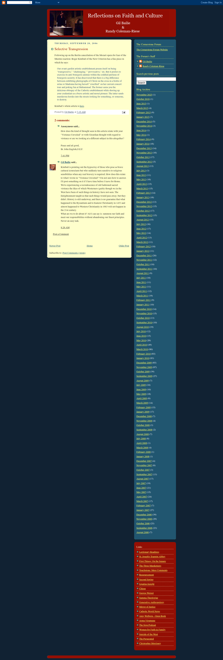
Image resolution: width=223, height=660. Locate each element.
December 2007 (144, 461)
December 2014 (144, 121)
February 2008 (143, 451)
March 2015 (142, 108)
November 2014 (144, 125)
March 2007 (142, 501)
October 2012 (143, 210)
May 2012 (141, 233)
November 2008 (144, 420)
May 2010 (141, 340)
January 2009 (142, 411)
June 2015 (141, 103)
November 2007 (144, 465)
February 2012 (143, 246)
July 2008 (141, 438)
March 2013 (142, 188)
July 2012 (141, 224)
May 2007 (141, 492)
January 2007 (142, 510)
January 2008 (142, 456)
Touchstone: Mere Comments (153, 570)
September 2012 (144, 215)
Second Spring (146, 579)
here (82, 106)
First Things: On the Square (152, 561)
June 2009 (141, 389)
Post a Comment (61, 234)
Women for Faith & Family (152, 629)
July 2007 (141, 483)
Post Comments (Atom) (74, 252)
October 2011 (143, 264)
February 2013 (143, 192)
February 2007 (143, 505)
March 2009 (142, 402)
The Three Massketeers (150, 565)
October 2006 (143, 523)
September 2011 (144, 268)
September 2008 (144, 429)
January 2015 (142, 116)
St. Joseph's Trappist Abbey (152, 556)
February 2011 (143, 300)
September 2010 (144, 322)
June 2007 (141, 487)
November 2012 (144, 206)
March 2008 (142, 447)
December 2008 (144, 416)
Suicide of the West (148, 634)
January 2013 (142, 197)
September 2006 (144, 527)
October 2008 (143, 425)
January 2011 (142, 304)
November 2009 (144, 367)
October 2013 (143, 157)
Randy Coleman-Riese (153, 66)
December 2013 (144, 148)
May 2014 (141, 134)
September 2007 (144, 474)
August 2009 (142, 380)
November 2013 (144, 152)
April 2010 (141, 344)
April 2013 (141, 183)
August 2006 (142, 532)
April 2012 (141, 237)
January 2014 (142, 143)
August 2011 (142, 273)
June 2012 (141, 228)
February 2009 (143, 407)
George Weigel (146, 593)
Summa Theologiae (148, 597)
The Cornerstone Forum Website (152, 49)
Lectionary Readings (149, 552)
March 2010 (142, 349)
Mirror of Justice (147, 606)
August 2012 (142, 219)
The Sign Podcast (147, 625)
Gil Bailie (66, 162)
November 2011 (144, 259)
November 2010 (144, 313)
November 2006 (144, 518)
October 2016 (143, 99)
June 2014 (141, 130)
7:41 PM (65, 155)
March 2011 (142, 295)
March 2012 (142, 242)
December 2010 (144, 309)
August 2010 (142, 327)
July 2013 (141, 170)
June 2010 (141, 335)
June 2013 (141, 175)
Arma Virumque (147, 620)
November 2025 (144, 94)
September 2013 (144, 161)
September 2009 (144, 376)
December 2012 (144, 201)
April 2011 (141, 291)
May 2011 (141, 286)
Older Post (124, 245)
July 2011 (141, 277)
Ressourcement (146, 574)
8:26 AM (65, 227)
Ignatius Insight (146, 584)
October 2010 (143, 317)
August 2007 (142, 478)
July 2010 (141, 331)
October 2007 (143, 469)
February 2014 (143, 139)
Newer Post (54, 245)
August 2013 (142, 166)
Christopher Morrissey (150, 643)
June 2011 (141, 282)
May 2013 (141, 179)
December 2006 (144, 514)
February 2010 (143, 353)
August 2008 (142, 434)
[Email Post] (123, 111)
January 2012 (142, 250)
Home (90, 245)
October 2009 (143, 371)
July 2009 (141, 384)
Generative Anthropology (151, 602)
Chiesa (142, 588)
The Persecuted (146, 638)
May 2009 (141, 394)
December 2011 (144, 255)
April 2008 (141, 443)
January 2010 (142, 358)
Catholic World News (149, 611)
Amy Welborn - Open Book (152, 616)
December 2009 (144, 362)
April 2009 (141, 398)
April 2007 (141, 496)
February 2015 (143, 112)
